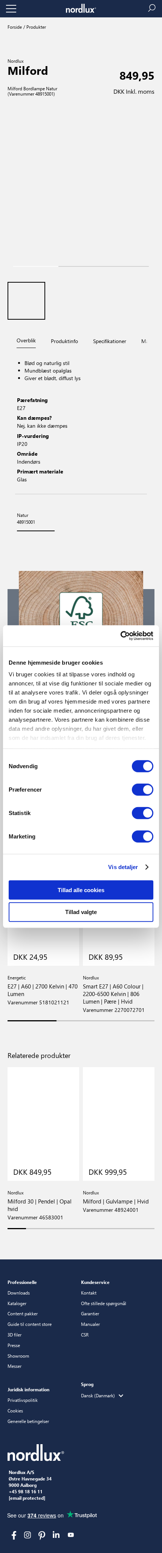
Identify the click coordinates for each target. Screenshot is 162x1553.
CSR (85, 1335)
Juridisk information (28, 1389)
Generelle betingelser (28, 1421)
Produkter (35, 27)
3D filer (14, 1335)
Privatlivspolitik (23, 1400)
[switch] (142, 789)
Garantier (90, 1313)
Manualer (90, 1324)
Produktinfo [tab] (64, 341)
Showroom (18, 1356)
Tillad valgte (81, 912)
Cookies (15, 1411)
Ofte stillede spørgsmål (103, 1303)
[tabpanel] (81, 422)
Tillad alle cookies (81, 889)
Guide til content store (30, 1324)
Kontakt (88, 1293)
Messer (14, 1366)
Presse (14, 1345)
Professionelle (22, 1282)
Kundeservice (95, 1282)
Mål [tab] (145, 341)
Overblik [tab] (26, 340)
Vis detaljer (123, 867)
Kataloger (17, 1303)
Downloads (19, 1293)
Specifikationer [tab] (109, 341)
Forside (15, 27)
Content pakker (23, 1313)
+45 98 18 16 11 (26, 1491)
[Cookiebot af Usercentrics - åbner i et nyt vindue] (120, 636)
